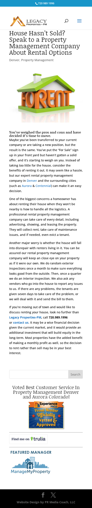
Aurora (27, 186)
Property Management (37, 60)
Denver (14, 60)
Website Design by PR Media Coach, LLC (46, 502)
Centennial (43, 186)
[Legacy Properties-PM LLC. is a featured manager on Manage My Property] (30, 474)
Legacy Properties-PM (25, 317)
